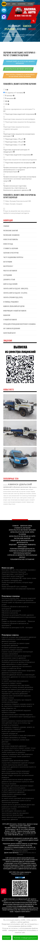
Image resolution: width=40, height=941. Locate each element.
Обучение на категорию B (11, 611)
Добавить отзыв (9, 279)
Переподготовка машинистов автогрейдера (19, 119)
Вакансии (6, 315)
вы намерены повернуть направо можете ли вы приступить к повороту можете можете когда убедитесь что (18, 706)
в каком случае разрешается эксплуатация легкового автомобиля (17, 652)
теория (4, 495)
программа (34, 493)
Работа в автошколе (10, 270)
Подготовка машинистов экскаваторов (19, 162)
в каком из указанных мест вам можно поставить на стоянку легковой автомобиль (17, 686)
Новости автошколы (10, 239)
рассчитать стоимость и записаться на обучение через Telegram (20, 75)
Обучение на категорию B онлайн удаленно (18, 615)
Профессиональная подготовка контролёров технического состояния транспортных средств (19, 178)
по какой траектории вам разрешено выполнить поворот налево (15, 682)
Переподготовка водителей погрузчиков (20, 114)
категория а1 (23, 502)
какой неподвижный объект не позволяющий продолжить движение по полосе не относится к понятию (19, 676)
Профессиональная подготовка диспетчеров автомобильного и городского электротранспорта (19, 169)
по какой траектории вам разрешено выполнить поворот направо (15, 648)
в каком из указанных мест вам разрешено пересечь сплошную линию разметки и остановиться (17, 756)
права (12, 493)
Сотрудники (7, 275)
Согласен (6, 938)
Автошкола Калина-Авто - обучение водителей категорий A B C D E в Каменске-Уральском (19, 599)
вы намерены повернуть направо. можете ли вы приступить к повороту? (18, 728)
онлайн (21, 497)
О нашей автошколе (10, 319)
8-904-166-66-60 (23, 15)
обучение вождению (32, 495)
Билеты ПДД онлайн (10, 284)
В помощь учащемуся (10, 302)
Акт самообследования (11, 328)
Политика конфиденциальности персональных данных (19, 618)
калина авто (6, 744)
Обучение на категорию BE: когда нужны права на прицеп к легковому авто (19, 579)
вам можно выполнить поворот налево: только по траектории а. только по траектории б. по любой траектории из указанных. (19, 750)
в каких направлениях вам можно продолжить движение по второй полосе (18, 671)
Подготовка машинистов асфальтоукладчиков (20, 160)
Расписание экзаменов (11, 235)
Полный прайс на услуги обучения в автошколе (20, 62)
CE (6, 104)
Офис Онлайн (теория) (13, 204)
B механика (9, 98)
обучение (16, 487)
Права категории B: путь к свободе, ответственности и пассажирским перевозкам (18, 587)
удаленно (25, 497)
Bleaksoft (26, 874)
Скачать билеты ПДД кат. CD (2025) (15, 293)
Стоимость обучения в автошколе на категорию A (15, 624)
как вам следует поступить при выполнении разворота (18, 776)
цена (27, 489)
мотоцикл (13, 504)
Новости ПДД (8, 244)
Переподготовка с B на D (14, 142)
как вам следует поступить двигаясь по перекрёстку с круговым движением (16, 692)
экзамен (15, 493)
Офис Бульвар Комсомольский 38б (18, 201)
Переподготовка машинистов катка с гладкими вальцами (16, 128)
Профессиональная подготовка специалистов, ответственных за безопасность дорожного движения (16, 188)
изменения (22, 489)
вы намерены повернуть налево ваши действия (15, 740)
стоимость (17, 489)
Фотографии (7, 261)
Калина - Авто (11, 497)
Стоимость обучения (10, 248)
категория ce (31, 499)
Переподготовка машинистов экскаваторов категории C (19, 135)
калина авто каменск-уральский (13, 731)
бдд (18, 493)
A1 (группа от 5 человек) (14, 92)
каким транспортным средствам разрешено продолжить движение (18, 818)
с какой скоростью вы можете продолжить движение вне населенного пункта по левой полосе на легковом (18, 781)
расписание (24, 487)
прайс (17, 491)
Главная (6, 226)
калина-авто (8, 487)
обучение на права (7, 493)
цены (33, 497)
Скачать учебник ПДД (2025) (13, 297)
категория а (29, 497)
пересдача (29, 502)
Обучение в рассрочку (10, 253)
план (21, 495)
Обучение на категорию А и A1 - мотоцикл (17, 627)
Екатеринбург (14, 26)
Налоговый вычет (9, 333)
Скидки (31, 29)
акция (10, 495)
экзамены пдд (25, 495)
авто (7, 495)
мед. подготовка (22, 491)
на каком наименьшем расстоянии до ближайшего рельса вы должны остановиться (18, 661)
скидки (9, 499)
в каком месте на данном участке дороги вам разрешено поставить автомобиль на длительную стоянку (18, 806)
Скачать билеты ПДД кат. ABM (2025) (15, 288)
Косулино (21, 29)
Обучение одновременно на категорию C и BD (19, 110)
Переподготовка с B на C (14, 139)
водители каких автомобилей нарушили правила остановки (16, 711)
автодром (5, 499)
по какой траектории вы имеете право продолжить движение (15, 644)
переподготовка (23, 493)
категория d (5, 497)
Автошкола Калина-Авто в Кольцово (26, 853)
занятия (12, 489)
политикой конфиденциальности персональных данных (24, 850)
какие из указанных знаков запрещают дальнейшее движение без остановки (16, 772)
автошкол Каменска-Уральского (17, 901)
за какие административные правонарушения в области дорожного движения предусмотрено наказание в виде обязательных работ (18, 793)
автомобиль (28, 493)
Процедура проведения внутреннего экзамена (19, 324)
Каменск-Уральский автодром (13, 306)
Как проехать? (8, 266)
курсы (18, 497)
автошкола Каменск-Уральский (9, 491)
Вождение (33, 491)
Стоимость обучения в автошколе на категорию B (15, 607)
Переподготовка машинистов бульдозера (20, 122)
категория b (30, 489)
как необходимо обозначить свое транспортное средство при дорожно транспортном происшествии (15, 813)
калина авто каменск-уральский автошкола (17, 689)
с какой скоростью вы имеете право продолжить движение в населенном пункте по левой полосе (19, 767)
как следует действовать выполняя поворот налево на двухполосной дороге (17, 786)
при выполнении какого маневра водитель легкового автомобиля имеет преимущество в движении (18, 716)
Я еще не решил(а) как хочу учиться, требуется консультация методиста (16, 212)
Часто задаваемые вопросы (13, 257)
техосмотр (5, 502)
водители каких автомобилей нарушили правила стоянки (16, 696)
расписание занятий (15, 495)
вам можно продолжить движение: (14, 746)
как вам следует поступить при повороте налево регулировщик (16, 701)
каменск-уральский (20, 484)
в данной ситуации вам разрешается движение (19, 637)
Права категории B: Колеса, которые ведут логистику (17, 583)
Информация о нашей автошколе (14, 310)
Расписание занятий (10, 230)
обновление (6, 489)
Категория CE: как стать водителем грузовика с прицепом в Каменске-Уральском (19, 571)
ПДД (30, 487)
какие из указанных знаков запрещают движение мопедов (16, 640)
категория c (28, 491)
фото (15, 497)
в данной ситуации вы (10, 733)
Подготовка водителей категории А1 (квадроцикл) (16, 150)
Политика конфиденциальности (25, 938)
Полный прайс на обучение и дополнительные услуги (19, 603)
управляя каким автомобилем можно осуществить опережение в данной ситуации (18, 761)
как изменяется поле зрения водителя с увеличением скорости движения (16, 657)
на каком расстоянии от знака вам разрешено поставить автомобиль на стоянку (18, 736)
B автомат (9, 95)
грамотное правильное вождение (14, 502)
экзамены (34, 487)
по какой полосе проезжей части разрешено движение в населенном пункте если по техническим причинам (18, 800)
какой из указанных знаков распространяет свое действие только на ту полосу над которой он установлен (17, 723)
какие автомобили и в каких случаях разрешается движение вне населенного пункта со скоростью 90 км (17, 666)
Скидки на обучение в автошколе (14, 621)
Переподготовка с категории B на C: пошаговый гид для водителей (15, 575)
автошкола (5, 484)
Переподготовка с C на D (14, 144)
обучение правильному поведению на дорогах (20, 499)
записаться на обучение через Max (18, 69)
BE (6, 101)
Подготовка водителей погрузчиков (18, 154)
